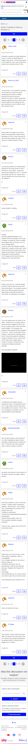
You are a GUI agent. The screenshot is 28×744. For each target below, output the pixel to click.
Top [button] (15, 722)
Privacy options (5, 726)
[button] (25, 45)
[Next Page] (23, 39)
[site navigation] (2, 2)
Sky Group (3, 730)
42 (4, 533)
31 (4, 70)
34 (4, 187)
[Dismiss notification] (26, 7)
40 (4, 451)
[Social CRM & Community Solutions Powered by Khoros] (23, 740)
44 (4, 614)
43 (4, 587)
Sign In (26, 2)
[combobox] (13, 12)
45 (4, 648)
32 (4, 112)
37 (4, 300)
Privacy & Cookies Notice (7, 727)
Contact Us (24, 729)
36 (4, 263)
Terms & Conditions (22, 726)
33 (4, 146)
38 (4, 381)
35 (4, 214)
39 (4, 417)
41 (4, 482)
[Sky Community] (9, 2)
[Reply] (24, 73)
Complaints (4, 729)
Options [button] (3, 24)
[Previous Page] (4, 39)
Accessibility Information (21, 727)
